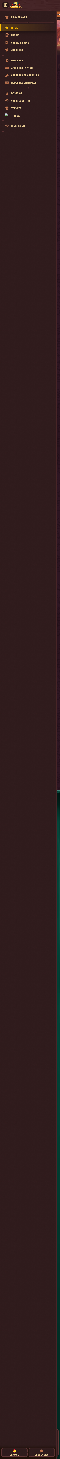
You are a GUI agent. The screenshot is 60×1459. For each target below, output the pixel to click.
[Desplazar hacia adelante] (57, 66)
